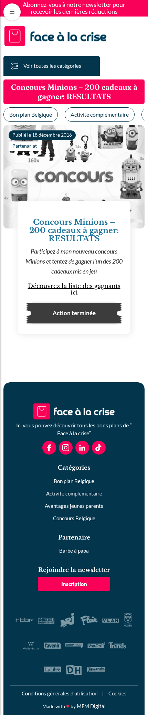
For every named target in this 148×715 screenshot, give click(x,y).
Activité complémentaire (100, 114)
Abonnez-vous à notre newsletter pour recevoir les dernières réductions (74, 8)
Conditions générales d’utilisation (59, 693)
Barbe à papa (74, 550)
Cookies (117, 693)
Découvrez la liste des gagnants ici (74, 289)
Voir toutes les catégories (52, 66)
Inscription (74, 584)
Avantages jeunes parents (74, 506)
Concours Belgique (74, 518)
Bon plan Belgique (30, 114)
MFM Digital (91, 706)
